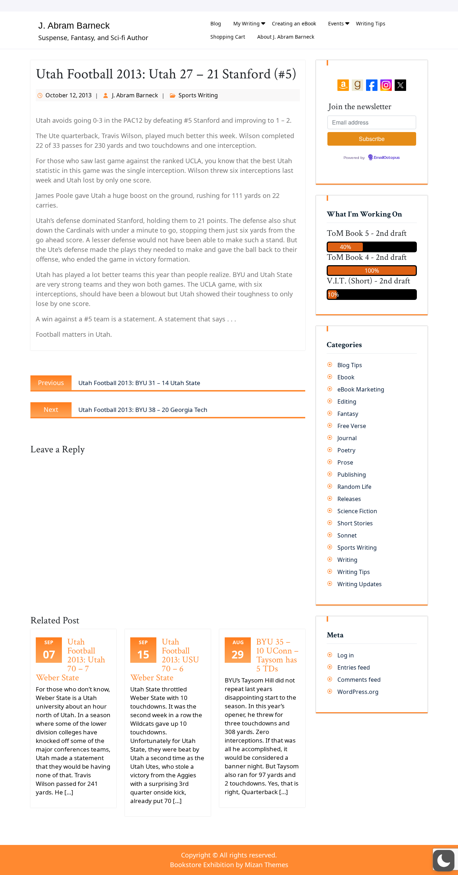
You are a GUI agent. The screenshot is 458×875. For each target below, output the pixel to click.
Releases (349, 499)
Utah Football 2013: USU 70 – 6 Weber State (164, 660)
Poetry (346, 450)
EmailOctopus (387, 158)
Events (336, 23)
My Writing (246, 23)
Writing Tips (370, 23)
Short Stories (355, 523)
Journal (347, 438)
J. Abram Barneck (74, 25)
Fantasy (347, 414)
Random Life (354, 487)
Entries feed (353, 667)
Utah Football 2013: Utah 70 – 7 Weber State (70, 660)
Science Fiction (357, 511)
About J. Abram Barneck (285, 36)
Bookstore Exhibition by (229, 864)
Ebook (346, 377)
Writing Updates (359, 584)
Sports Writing (198, 95)
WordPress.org (358, 692)
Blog (215, 23)
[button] (443, 860)
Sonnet (347, 535)
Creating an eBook (294, 23)
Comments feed (359, 680)
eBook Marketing (360, 389)
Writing (347, 560)
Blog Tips (349, 365)
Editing (346, 401)
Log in (345, 655)
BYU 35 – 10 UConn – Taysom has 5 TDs (277, 655)
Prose (345, 462)
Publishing (351, 474)
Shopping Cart (227, 36)
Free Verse (351, 426)
